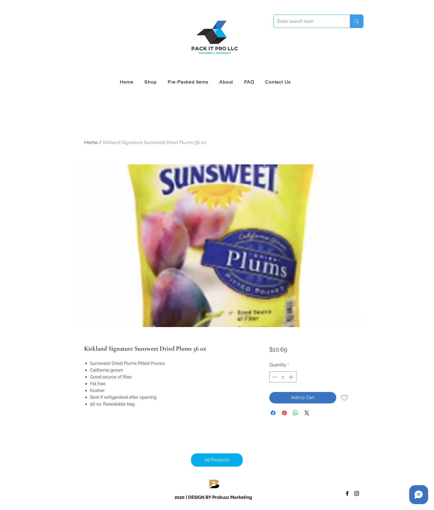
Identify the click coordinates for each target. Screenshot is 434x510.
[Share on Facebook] (273, 412)
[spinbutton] (283, 377)
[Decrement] (274, 377)
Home (91, 142)
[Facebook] (347, 493)
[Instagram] (356, 493)
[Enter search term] (356, 21)
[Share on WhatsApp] (295, 412)
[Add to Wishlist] (344, 397)
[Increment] (292, 377)
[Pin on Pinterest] (284, 412)
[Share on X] (306, 412)
